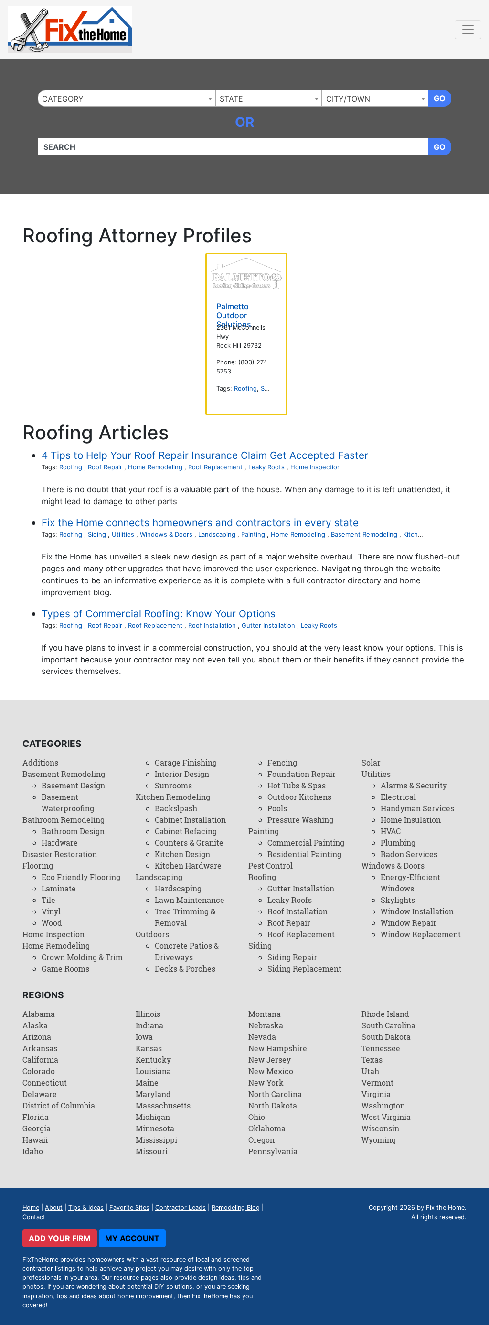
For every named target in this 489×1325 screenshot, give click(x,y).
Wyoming (378, 1140)
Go (440, 98)
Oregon (261, 1140)
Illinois (148, 1014)
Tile (48, 900)
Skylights (398, 900)
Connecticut (44, 1082)
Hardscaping (178, 888)
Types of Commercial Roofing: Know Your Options (159, 614)
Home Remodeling (155, 467)
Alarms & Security (414, 785)
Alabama (38, 1014)
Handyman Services (417, 808)
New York (266, 1082)
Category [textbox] (63, 99)
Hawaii (35, 1140)
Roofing (245, 388)
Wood (52, 923)
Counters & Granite (189, 843)
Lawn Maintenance (189, 900)
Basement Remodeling (364, 534)
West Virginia (386, 1117)
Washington (383, 1105)
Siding (270, 388)
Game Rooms (65, 968)
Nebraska (265, 1025)
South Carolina (388, 1025)
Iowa (144, 1037)
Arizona (36, 1037)
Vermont (377, 1082)
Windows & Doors (166, 534)
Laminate (59, 888)
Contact (33, 1217)
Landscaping (216, 534)
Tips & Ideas (86, 1207)
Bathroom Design (73, 831)
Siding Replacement (304, 968)
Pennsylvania (273, 1151)
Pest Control (270, 865)
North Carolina (275, 1094)
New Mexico (270, 1071)
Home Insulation (411, 820)
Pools (277, 808)
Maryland (153, 1094)
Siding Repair (292, 957)
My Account (132, 1238)
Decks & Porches (185, 968)
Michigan (153, 1117)
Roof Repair (105, 467)
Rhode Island (385, 1014)
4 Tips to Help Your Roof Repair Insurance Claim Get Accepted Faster (205, 455)
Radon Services (409, 854)
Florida (35, 1117)
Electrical (398, 797)
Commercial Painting (305, 843)
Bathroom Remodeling (63, 820)
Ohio (256, 1117)
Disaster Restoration (59, 854)
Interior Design (182, 774)
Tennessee (380, 1048)
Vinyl (51, 911)
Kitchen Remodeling (173, 797)
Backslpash (176, 808)
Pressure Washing (300, 820)
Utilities (123, 534)
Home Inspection (315, 467)
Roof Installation (212, 625)
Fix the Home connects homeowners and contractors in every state (200, 522)
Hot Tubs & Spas (296, 785)
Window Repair (408, 923)
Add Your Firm (60, 1238)
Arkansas (39, 1048)
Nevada (262, 1037)
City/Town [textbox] (348, 99)
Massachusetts (163, 1105)
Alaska (35, 1025)
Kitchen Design (182, 854)
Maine (147, 1082)
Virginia (376, 1094)
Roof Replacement (215, 467)
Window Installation (417, 911)
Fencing (282, 762)
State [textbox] (231, 99)
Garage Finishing (186, 762)
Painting (253, 534)
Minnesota (155, 1128)
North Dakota (272, 1105)
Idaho (32, 1151)
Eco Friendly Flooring (81, 877)
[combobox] (126, 98)
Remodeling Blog (236, 1207)
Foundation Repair (301, 774)
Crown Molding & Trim (82, 957)
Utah (370, 1071)
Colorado (38, 1071)
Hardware (60, 843)
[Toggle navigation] (468, 29)
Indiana (149, 1025)
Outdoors (152, 934)
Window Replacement (421, 934)
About (54, 1207)
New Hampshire (277, 1048)
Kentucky (153, 1060)
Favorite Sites (129, 1207)
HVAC (391, 831)
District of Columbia (58, 1105)
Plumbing (398, 843)
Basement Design (73, 785)
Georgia (36, 1128)
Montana (264, 1014)
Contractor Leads (180, 1207)
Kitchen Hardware (188, 865)
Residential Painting (304, 854)
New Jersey (269, 1060)
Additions (40, 762)
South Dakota (386, 1037)
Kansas (149, 1048)
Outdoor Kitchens (299, 797)
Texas (372, 1060)
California (40, 1060)
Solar (371, 762)
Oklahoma (267, 1128)
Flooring (37, 865)
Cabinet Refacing (186, 831)
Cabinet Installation (190, 820)
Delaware (39, 1094)
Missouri (152, 1151)
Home (30, 1207)
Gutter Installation (268, 625)
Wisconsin (380, 1128)
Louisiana (153, 1071)
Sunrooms (173, 785)
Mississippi (156, 1140)
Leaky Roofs (266, 467)
